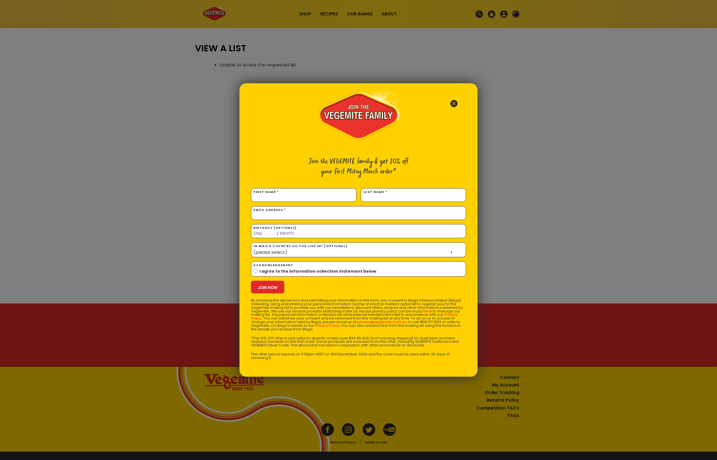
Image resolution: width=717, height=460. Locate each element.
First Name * (266, 192)
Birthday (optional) (275, 231)
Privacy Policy (327, 325)
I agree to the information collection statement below (317, 271)
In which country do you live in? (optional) (300, 246)
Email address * (269, 210)
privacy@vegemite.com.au (382, 321)
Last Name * (375, 192)
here (427, 311)
